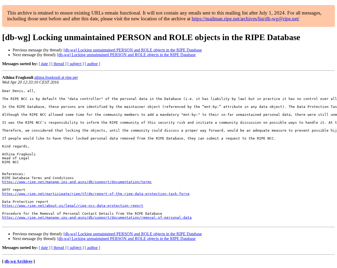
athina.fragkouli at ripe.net (56, 77)
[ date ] (44, 63)
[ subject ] (75, 63)
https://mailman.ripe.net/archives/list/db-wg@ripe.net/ (245, 18)
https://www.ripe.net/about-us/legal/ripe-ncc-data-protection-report (72, 206)
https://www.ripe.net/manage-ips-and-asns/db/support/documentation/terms (77, 182)
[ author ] (92, 63)
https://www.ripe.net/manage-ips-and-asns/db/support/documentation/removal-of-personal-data (97, 217)
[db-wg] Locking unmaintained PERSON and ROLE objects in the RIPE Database (132, 50)
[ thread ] (58, 63)
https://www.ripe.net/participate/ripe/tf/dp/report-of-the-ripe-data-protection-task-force (96, 194)
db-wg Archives (18, 261)
